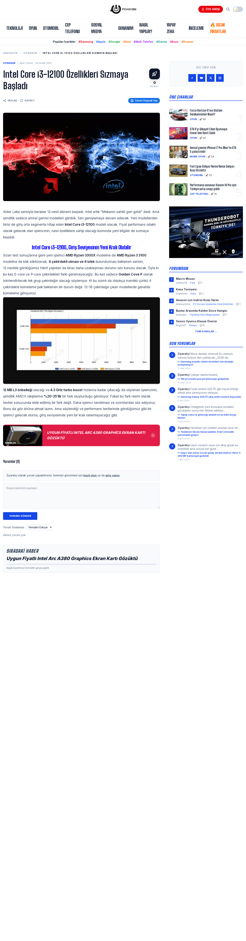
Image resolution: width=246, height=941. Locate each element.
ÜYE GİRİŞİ (213, 9)
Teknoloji (14, 28)
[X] (210, 78)
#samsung (86, 41)
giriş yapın (112, 475)
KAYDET (30, 100)
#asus (174, 41)
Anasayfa (10, 53)
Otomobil (51, 28)
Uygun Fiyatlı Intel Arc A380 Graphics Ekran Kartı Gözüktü (71, 558)
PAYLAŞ (12, 100)
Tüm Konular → (206, 331)
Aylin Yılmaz (26, 63)
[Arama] (227, 9)
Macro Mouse (185, 278)
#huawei (187, 41)
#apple (101, 41)
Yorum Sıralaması (13, 527)
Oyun (33, 28)
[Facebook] (192, 78)
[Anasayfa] (123, 9)
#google (114, 41)
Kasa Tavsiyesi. (186, 289)
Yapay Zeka (171, 28)
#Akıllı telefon (143, 41)
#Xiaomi (161, 41)
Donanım (125, 28)
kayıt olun (90, 475)
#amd (127, 41)
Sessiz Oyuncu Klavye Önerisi (196, 321)
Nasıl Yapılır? (145, 28)
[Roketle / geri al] (154, 73)
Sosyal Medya (96, 28)
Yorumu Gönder (20, 515)
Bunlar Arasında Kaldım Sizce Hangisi (201, 310)
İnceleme (196, 28)
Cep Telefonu (72, 28)
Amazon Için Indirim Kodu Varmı (197, 300)
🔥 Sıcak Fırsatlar (218, 28)
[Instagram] (220, 78)
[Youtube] (201, 78)
